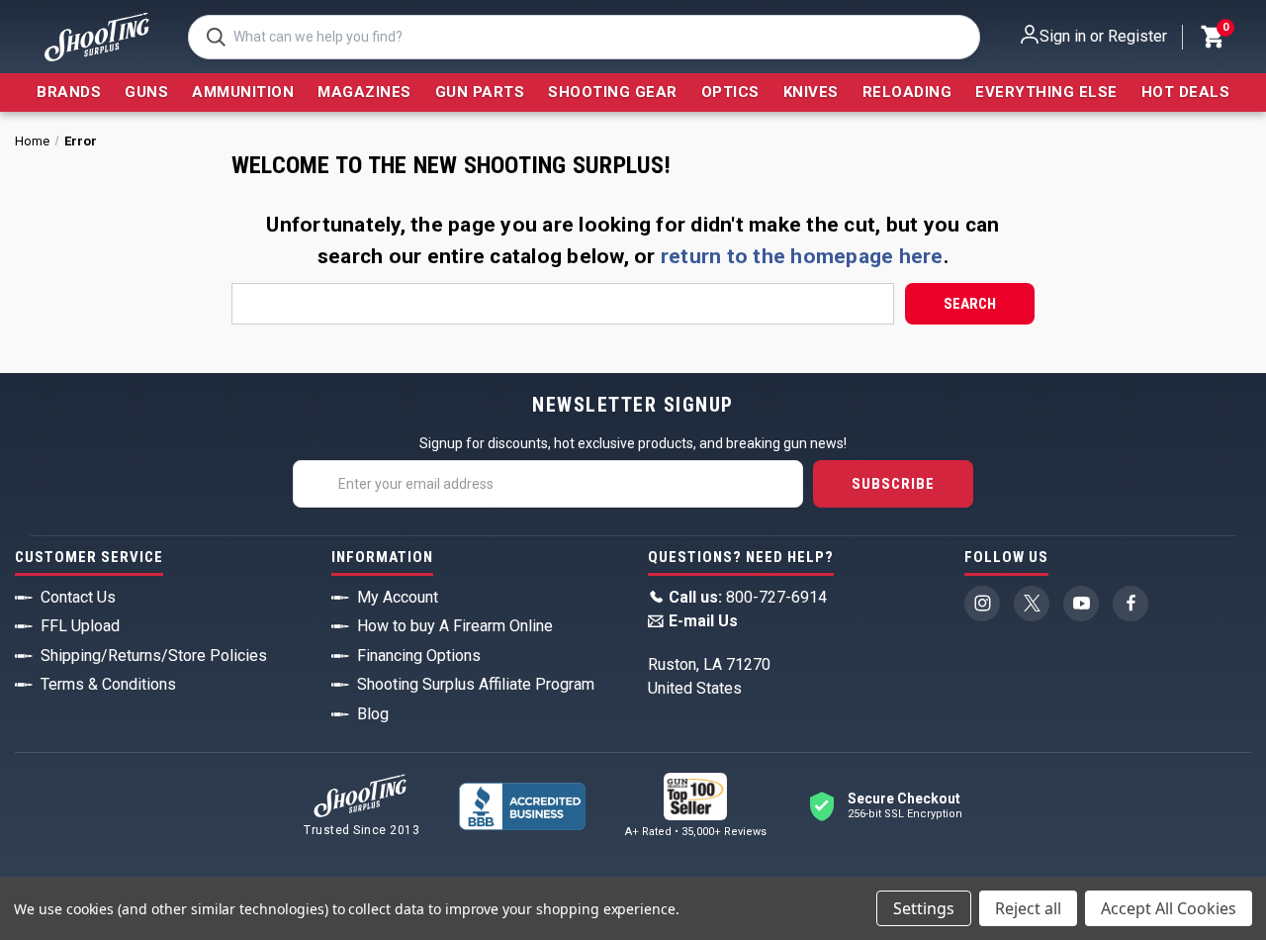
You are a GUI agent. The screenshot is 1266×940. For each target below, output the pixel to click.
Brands (69, 92)
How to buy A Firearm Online (455, 625)
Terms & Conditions (108, 684)
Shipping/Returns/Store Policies (154, 655)
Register (1137, 36)
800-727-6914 (748, 597)
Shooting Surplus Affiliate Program (475, 684)
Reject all (1028, 908)
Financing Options (419, 655)
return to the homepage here (802, 256)
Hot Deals (1185, 92)
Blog (373, 714)
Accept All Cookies (1168, 908)
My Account (397, 597)
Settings (923, 908)
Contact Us (78, 597)
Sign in (1063, 36)
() (1224, 30)
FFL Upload (80, 625)
